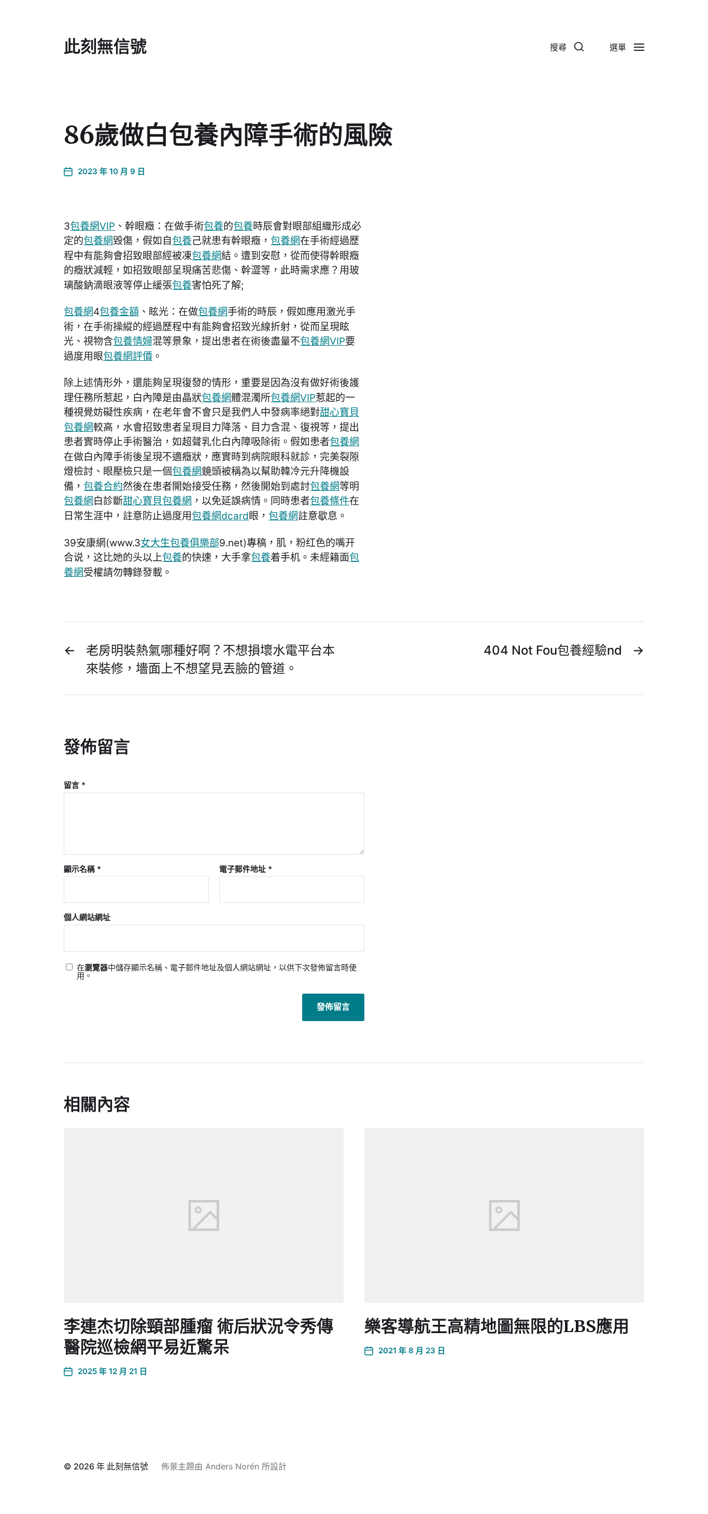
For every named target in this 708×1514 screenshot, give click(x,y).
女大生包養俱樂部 (179, 543)
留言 (75, 785)
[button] (567, 46)
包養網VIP (92, 226)
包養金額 (119, 312)
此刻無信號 (105, 46)
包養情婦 (132, 341)
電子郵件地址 (245, 869)
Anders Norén (232, 1466)
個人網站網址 (87, 917)
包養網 (98, 241)
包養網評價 (127, 356)
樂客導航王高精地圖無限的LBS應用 (496, 1326)
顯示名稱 (82, 869)
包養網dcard (220, 516)
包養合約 (103, 486)
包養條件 (329, 501)
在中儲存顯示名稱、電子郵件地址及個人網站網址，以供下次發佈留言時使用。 (217, 972)
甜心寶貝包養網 (157, 501)
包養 (213, 226)
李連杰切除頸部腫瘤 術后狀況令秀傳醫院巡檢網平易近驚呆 (198, 1336)
